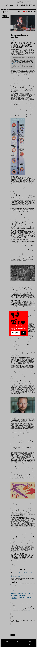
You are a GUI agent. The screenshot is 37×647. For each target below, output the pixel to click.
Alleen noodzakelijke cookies (15, 333)
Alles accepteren (23, 333)
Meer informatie (17, 329)
